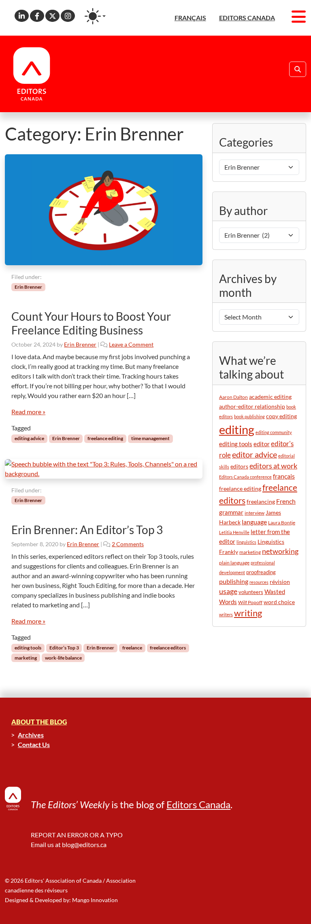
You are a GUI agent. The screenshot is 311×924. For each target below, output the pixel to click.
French (286, 501)
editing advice (29, 438)
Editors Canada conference (245, 476)
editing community (274, 432)
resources (258, 582)
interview (254, 513)
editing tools (28, 648)
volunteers (251, 592)
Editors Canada (198, 804)
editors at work (273, 466)
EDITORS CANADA (247, 17)
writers (226, 614)
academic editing (270, 396)
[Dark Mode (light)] (95, 16)
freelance (132, 648)
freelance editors (168, 648)
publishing (233, 581)
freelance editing (105, 438)
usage (228, 591)
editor (261, 443)
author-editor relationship (252, 406)
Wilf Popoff (250, 602)
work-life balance (63, 658)
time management (150, 438)
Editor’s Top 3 (64, 648)
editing (236, 429)
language (254, 522)
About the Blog (39, 722)
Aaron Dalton (233, 397)
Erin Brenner (28, 287)
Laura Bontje (281, 522)
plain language (234, 563)
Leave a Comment (131, 344)
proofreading (261, 572)
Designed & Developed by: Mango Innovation (61, 899)
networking (280, 551)
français (284, 476)
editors (239, 466)
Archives (31, 735)
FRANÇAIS (190, 17)
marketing (26, 658)
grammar (231, 512)
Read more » (28, 411)
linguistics (246, 542)
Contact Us (34, 744)
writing (248, 612)
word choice (279, 601)
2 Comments (128, 544)
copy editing (281, 416)
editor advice (254, 454)
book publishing (249, 416)
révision (280, 581)
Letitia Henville (234, 532)
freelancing (261, 501)
